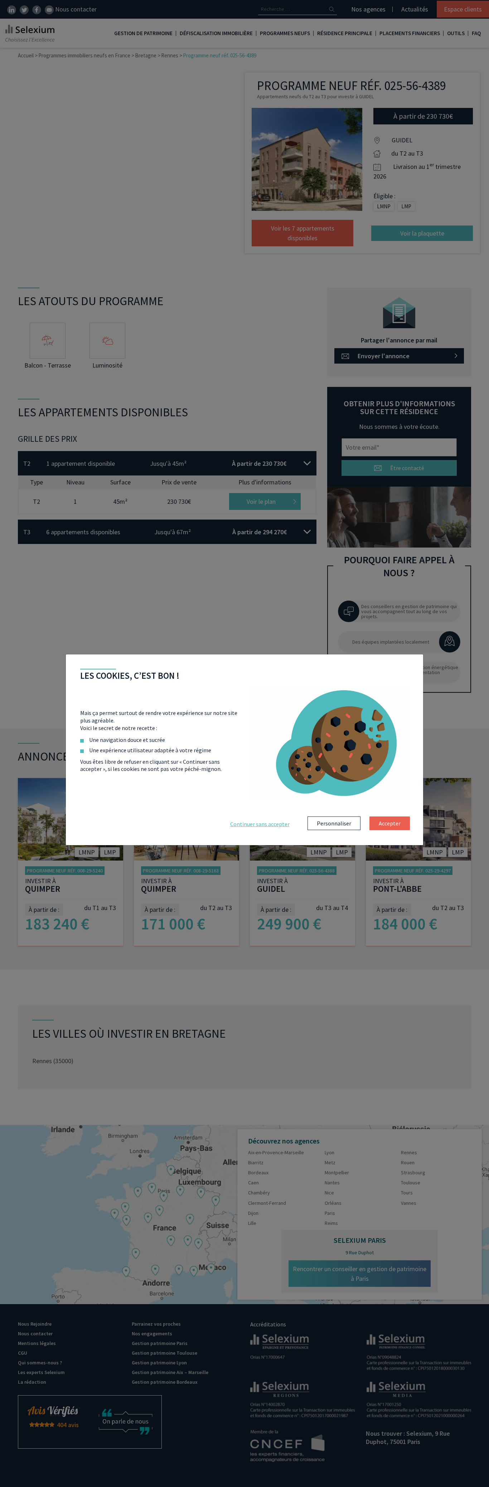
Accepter (390, 823)
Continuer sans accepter (260, 824)
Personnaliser (334, 823)
